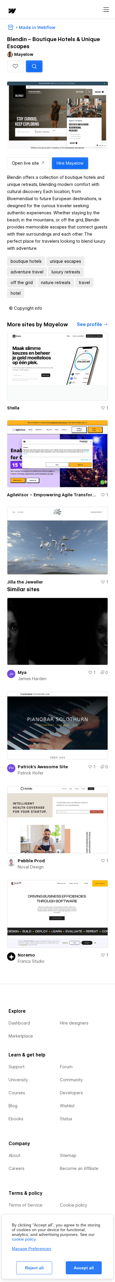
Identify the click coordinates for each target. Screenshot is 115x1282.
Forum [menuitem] (66, 1066)
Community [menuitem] (71, 1079)
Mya (22, 672)
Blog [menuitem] (13, 1105)
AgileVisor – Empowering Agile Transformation (52, 494)
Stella (13, 408)
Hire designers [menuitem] (74, 1023)
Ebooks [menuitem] (16, 1118)
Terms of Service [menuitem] (25, 1205)
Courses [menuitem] (17, 1092)
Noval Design (31, 867)
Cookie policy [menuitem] (73, 1205)
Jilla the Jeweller (25, 582)
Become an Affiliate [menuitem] (79, 1168)
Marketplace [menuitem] (21, 1036)
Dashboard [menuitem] (19, 1023)
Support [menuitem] (16, 1066)
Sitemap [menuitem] (68, 1155)
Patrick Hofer (31, 773)
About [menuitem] (14, 1155)
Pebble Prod (31, 860)
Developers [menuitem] (71, 1092)
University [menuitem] (18, 1079)
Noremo (26, 955)
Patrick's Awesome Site (43, 766)
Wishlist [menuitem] (67, 1105)
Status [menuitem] (66, 1118)
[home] (12, 11)
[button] (15, 66)
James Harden (32, 678)
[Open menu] (106, 10)
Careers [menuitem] (16, 1168)
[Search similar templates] (34, 66)
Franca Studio (31, 961)
